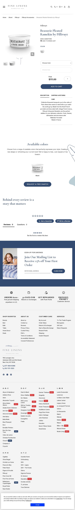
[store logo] (17, 7)
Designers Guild (25, 410)
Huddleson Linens (44, 409)
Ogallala (5, 456)
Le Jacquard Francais (63, 406)
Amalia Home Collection (10, 408)
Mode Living (60, 431)
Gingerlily (41, 395)
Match (59, 414)
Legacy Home (61, 403)
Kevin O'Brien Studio (45, 426)
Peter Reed (6, 468)
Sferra (23, 470)
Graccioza (42, 398)
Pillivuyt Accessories (28, 17)
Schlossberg (24, 459)
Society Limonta (25, 482)
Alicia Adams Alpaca (6, 404)
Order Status (42, 323)
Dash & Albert (25, 392)
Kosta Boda (42, 429)
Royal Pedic (6, 486)
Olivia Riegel (6, 459)
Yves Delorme (25, 487)
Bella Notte (6, 419)
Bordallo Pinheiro (8, 427)
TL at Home (24, 484)
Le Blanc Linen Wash (63, 397)
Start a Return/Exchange (46, 328)
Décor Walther (25, 395)
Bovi (4, 425)
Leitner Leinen (61, 400)
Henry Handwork (44, 404)
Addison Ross (7, 395)
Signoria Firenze (26, 473)
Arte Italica (6, 416)
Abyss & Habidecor (8, 392)
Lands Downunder (62, 392)
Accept (37, 505)
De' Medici (24, 398)
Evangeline (24, 418)
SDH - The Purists (26, 468)
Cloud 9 (5, 440)
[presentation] (45, 96)
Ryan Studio (6, 489)
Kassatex (41, 423)
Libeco (59, 408)
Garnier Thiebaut (44, 392)
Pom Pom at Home (8, 479)
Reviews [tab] (7, 224)
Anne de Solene (8, 414)
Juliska (41, 420)
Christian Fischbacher (9, 437)
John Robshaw (43, 418)
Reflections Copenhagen (7, 482)
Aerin (4, 397)
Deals (4, 333)
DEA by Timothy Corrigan (25, 406)
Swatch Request (44, 335)
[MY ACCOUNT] (65, 7)
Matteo (59, 420)
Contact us (24, 323)
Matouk (59, 417)
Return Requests (62, 328)
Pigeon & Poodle (8, 470)
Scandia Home (25, 456)
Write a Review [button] (64, 221)
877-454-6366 (9, 366)
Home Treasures (44, 406)
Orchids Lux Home (8, 462)
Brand (10, 17)
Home (4, 17)
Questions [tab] (21, 224)
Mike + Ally (60, 425)
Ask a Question (46, 39)
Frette (22, 421)
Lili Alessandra (61, 411)
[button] (55, 6)
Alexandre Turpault (8, 400)
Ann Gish (5, 410)
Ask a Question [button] (46, 221)
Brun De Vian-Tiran (7, 431)
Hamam (41, 401)
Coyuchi (5, 446)
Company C (6, 443)
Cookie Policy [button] (59, 498)
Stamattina (24, 479)
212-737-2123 (9, 368)
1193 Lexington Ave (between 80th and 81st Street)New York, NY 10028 (12, 360)
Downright (24, 413)
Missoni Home (61, 428)
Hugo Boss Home (44, 412)
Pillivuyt (17, 17)
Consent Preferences (27, 341)
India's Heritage (43, 415)
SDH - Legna (25, 465)
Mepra (59, 423)
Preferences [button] (28, 500)
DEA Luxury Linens (24, 401)
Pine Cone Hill (7, 476)
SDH (22, 462)
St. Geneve (24, 476)
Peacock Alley (7, 465)
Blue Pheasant (7, 422)
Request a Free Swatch (37, 184)
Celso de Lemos (8, 435)
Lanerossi (60, 395)
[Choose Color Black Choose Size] (56, 66)
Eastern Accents (26, 416)
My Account (42, 320)
